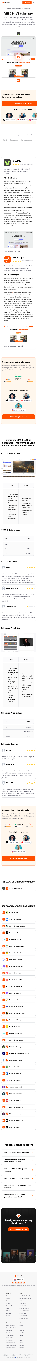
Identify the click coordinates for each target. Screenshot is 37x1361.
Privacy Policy (13, 1355)
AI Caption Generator (24, 1308)
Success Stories (10, 1305)
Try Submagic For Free (18, 417)
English (19, 1279)
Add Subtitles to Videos (25, 1298)
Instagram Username (11, 1345)
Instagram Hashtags (11, 1347)
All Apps (21, 1325)
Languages (8, 1313)
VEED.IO (19, 251)
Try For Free (27, 2)
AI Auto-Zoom (23, 1313)
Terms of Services (5, 1355)
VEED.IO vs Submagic (25, 8)
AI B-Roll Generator (24, 1310)
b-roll (18, 210)
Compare (22, 1327)
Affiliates (8, 1310)
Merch (7, 1308)
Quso (21, 1337)
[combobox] (18, 1279)
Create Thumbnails (10, 1325)
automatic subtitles (10, 190)
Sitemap (8, 1315)
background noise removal (13, 195)
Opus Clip (22, 1332)
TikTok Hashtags (10, 1335)
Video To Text (23, 1303)
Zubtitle (21, 1335)
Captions (22, 1330)
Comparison (14, 8)
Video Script (9, 1330)
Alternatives (22, 1322)
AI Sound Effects (23, 1315)
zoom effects (22, 213)
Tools (7, 1322)
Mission (8, 1298)
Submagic (20, 346)
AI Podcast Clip (23, 1305)
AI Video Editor (23, 1300)
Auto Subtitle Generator (25, 1295)
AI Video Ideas (9, 1340)
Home (8, 8)
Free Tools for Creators (11, 1327)
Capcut (21, 1342)
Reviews (8, 1303)
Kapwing (22, 1347)
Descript (22, 1345)
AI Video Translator (24, 1318)
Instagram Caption (10, 1342)
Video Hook (9, 1332)
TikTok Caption (9, 1337)
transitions (7, 213)
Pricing (8, 1300)
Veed (21, 1340)
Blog (7, 1295)
